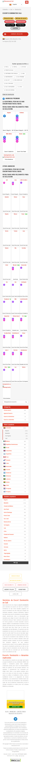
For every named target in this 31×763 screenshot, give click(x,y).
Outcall (15, 67)
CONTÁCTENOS (21, 712)
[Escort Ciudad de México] (4, 137)
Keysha (6, 214)
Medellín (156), (17, 39)
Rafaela (15, 350)
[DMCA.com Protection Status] (15, 760)
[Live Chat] (15, 695)
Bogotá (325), (9, 39)
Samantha (6, 316)
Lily (6, 282)
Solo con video (9, 83)
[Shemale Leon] (13, 319)
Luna (15, 180)
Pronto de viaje (9, 70)
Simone (6, 248)
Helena (23, 367)
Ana (15, 282)
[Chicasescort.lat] (13, 1)
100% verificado (18, 80)
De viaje (24, 67)
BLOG (7, 712)
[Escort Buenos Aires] (4, 370)
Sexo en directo (10, 21)
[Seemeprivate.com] (9, 157)
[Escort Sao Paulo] (17, 137)
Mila (15, 299)
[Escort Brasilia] (21, 319)
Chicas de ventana (9, 90)
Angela (9, 112)
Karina (6, 231)
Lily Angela (23, 282)
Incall (7, 67)
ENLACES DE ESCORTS (15, 714)
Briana (15, 197)
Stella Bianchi (15, 333)
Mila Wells (9, 134)
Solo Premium (20, 76)
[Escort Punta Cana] (4, 302)
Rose (24, 197)
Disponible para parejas (11, 73)
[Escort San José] (7, 204)
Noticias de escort (21, 18)
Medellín (16, 433)
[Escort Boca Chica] (21, 285)
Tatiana (21, 112)
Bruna (23, 333)
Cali (16, 438)
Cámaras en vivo (21, 21)
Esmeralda (23, 265)
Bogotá (16, 430)
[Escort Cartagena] (24, 374)
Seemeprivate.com (9, 155)
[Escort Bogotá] (4, 116)
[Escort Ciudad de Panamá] (21, 183)
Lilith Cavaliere (23, 180)
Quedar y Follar (10, 25)
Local (20, 86)
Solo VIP (7, 80)
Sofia (6, 265)
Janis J (6, 350)
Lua (15, 367)
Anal (23, 73)
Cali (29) (13, 41)
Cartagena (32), (7, 41)
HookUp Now (20, 25)
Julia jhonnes (24, 350)
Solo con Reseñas (9, 86)
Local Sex (15, 28)
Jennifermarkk (23, 299)
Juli (6, 180)
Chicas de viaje (8, 18)
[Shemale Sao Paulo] (21, 353)
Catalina (24, 248)
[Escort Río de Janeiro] (13, 370)
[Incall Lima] (13, 268)
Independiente (9, 76)
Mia (15, 248)
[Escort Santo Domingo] (21, 268)
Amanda (7, 197)
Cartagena (16, 436)
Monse (15, 214)
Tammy (15, 231)
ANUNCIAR (13, 712)
